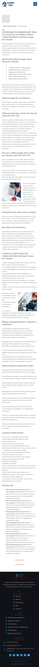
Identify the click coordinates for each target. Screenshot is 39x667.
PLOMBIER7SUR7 (23, 32)
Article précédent (20, 560)
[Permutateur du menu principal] (35, 4)
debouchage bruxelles (9, 26)
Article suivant (20, 564)
